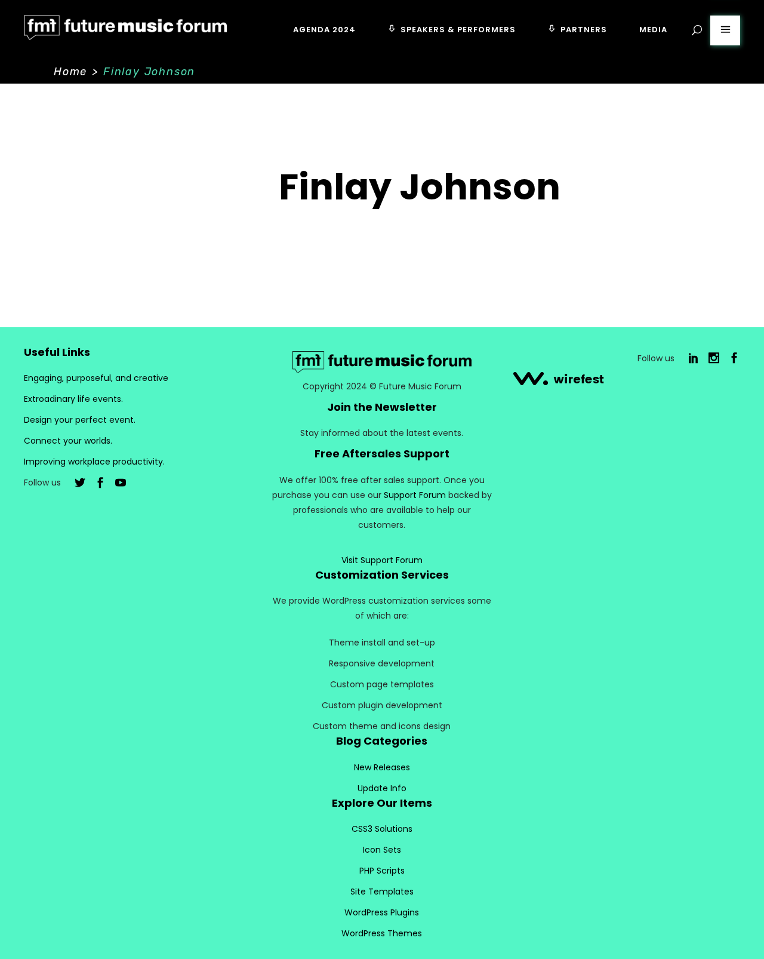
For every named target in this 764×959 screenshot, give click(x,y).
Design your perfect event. (79, 420)
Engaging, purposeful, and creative (96, 378)
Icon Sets (382, 850)
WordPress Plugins (381, 912)
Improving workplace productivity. (94, 462)
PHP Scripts (382, 871)
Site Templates (382, 891)
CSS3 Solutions (382, 829)
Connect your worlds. (68, 441)
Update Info (382, 788)
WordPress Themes (381, 933)
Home (70, 71)
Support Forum (415, 495)
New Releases (382, 767)
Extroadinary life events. (73, 399)
